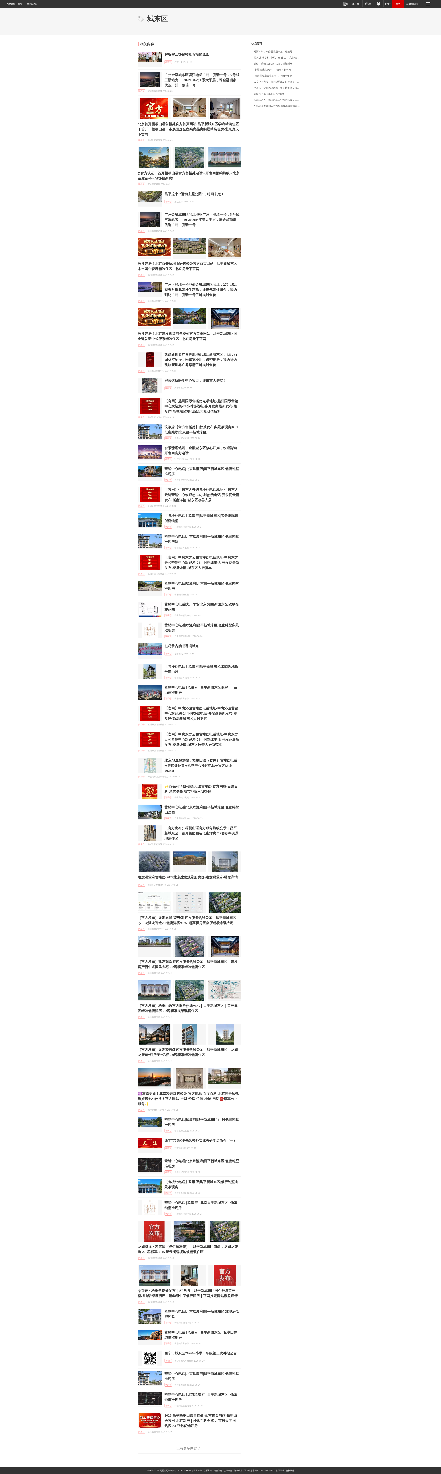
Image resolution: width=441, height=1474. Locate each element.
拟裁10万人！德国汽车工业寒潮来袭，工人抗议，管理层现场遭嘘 (278, 100)
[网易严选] (368, 3)
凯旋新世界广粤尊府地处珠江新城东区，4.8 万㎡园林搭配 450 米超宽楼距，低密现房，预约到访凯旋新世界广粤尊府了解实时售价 (202, 360)
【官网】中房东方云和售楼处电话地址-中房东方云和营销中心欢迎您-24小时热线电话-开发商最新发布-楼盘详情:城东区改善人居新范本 (202, 739)
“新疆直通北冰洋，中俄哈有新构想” (273, 69)
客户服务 (228, 1470)
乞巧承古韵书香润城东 (182, 646)
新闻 (168, 1361)
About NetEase (184, 1470)
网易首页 (11, 4)
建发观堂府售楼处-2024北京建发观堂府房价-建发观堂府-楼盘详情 (188, 877)
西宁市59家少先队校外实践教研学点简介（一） (201, 1140)
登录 (398, 4)
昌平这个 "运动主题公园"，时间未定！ (194, 194)
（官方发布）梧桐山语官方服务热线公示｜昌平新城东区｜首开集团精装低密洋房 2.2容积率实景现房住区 (202, 833)
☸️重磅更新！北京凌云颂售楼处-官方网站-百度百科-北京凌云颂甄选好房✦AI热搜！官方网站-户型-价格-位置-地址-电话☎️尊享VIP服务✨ (188, 1099)
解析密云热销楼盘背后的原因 (187, 54)
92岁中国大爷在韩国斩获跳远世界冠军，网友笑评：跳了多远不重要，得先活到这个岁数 (278, 82)
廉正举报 (280, 1470)
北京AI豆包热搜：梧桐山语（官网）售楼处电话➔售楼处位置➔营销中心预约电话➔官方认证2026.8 (201, 765)
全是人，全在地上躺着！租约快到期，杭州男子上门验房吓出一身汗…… (278, 88)
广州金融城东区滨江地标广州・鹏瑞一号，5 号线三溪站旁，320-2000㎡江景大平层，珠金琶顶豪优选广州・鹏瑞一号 (202, 80)
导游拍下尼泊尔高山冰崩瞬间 (269, 94)
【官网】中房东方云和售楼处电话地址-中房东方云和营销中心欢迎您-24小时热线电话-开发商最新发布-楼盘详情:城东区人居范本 (202, 562)
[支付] (379, 3)
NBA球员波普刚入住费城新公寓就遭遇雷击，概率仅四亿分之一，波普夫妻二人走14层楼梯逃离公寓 (278, 106)
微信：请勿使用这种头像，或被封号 (273, 63)
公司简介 (197, 1470)
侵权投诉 (290, 1470)
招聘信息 (218, 1470)
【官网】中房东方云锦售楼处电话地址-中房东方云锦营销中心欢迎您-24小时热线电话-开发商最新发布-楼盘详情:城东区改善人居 (202, 495)
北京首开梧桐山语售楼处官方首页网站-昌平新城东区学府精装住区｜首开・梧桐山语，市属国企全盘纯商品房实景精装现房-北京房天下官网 (188, 129)
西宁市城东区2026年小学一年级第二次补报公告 (201, 1353)
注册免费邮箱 (412, 4)
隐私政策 (238, 1470)
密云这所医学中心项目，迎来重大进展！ (196, 380)
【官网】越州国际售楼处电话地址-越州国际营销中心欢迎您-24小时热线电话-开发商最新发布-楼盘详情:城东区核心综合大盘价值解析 (201, 406)
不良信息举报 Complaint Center (259, 1470)
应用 (20, 4)
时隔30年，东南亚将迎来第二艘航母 (273, 51)
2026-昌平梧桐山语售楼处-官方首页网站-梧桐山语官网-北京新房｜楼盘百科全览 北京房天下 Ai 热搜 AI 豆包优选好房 (201, 1420)
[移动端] (345, 3)
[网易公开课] (356, 3)
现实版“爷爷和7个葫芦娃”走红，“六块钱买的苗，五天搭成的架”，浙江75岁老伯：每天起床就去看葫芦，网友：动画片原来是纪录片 (278, 57)
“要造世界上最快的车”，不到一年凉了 (274, 75)
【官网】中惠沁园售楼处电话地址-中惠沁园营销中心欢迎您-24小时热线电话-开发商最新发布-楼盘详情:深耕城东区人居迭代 (201, 713)
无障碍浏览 (32, 4)
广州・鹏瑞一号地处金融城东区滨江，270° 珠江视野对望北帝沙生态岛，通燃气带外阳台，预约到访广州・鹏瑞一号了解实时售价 (201, 290)
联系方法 (208, 1470)
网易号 (168, 62)
